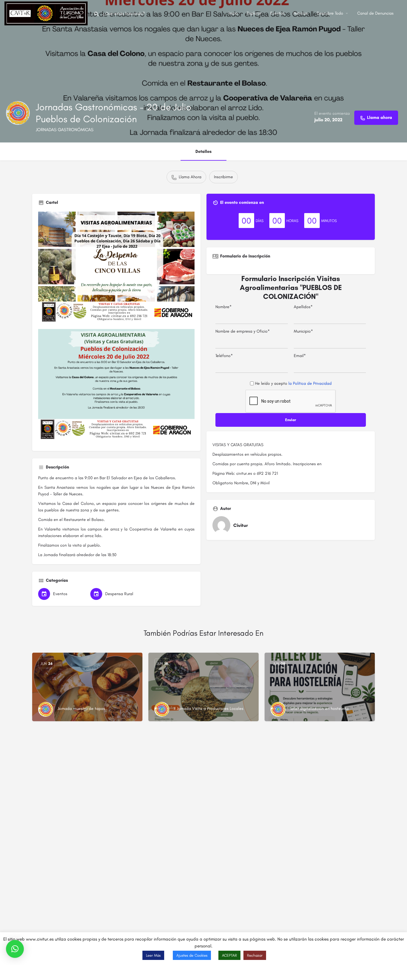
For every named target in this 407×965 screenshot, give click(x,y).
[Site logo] (46, 12)
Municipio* (303, 331)
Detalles (203, 151)
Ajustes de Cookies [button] (191, 955)
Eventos (277, 13)
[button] (15, 949)
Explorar (254, 13)
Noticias (300, 13)
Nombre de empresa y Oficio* (242, 331)
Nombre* (223, 306)
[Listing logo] (18, 113)
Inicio (233, 13)
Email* (300, 355)
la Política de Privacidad (310, 383)
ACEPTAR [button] (229, 955)
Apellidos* (303, 306)
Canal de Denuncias (375, 13)
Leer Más (153, 955)
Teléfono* (224, 355)
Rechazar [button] (254, 955)
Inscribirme (223, 176)
